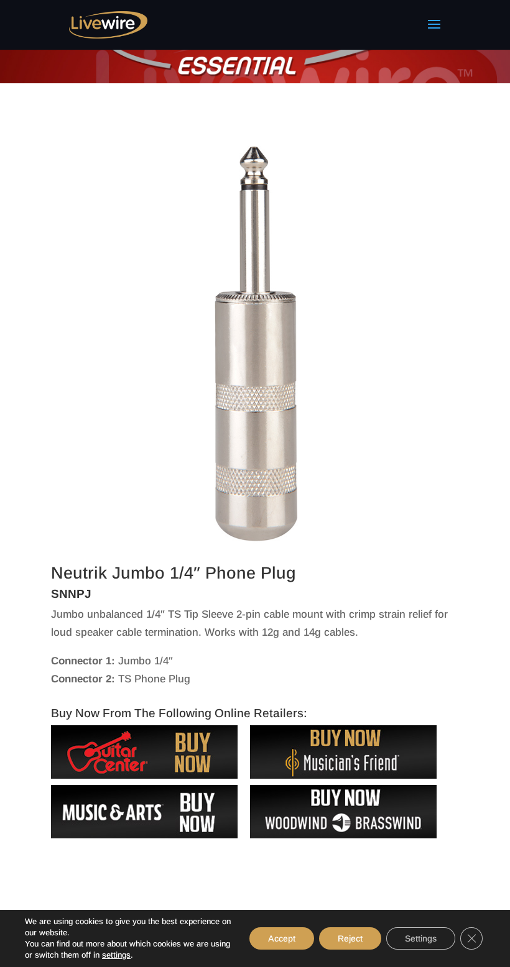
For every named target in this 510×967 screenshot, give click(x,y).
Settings (421, 938)
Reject (350, 938)
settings (116, 955)
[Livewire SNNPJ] (255, 543)
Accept (281, 938)
